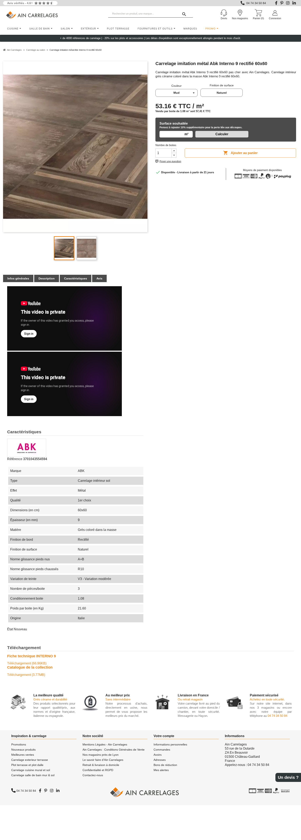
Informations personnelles (170, 744)
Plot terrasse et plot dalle (27, 765)
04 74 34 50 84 (256, 3)
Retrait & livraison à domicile (101, 765)
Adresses (160, 759)
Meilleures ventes (22, 754)
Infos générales (18, 278)
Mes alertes (161, 770)
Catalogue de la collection (30, 667)
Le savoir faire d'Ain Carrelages (103, 759)
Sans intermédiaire (117, 699)
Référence (14, 459)
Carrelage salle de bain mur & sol (32, 775)
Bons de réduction (165, 765)
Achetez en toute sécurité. (267, 699)
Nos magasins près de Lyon (101, 754)
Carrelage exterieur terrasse (29, 759)
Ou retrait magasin (190, 699)
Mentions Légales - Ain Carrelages (105, 744)
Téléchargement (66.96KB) (26, 663)
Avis (99, 278)
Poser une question (170, 161)
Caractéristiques (75, 278)
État (10, 629)
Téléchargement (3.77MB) (26, 675)
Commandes (162, 749)
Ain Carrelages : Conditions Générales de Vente (114, 749)
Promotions (18, 744)
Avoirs (158, 754)
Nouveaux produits (23, 749)
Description (46, 278)
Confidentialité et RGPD (98, 770)
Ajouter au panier (240, 152)
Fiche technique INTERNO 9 (31, 656)
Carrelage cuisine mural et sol (30, 770)
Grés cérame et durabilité (50, 699)
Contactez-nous (93, 775)
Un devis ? (288, 777)
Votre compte (164, 736)
